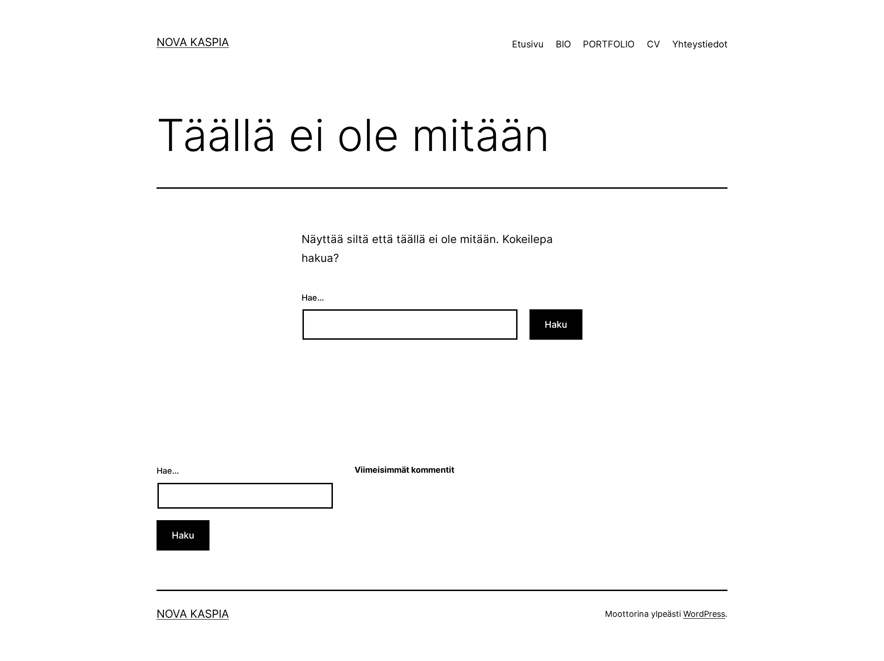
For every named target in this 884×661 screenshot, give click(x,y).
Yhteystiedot (699, 44)
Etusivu (528, 44)
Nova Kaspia (193, 42)
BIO (563, 44)
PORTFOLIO (608, 44)
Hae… (313, 297)
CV (653, 44)
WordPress (704, 614)
